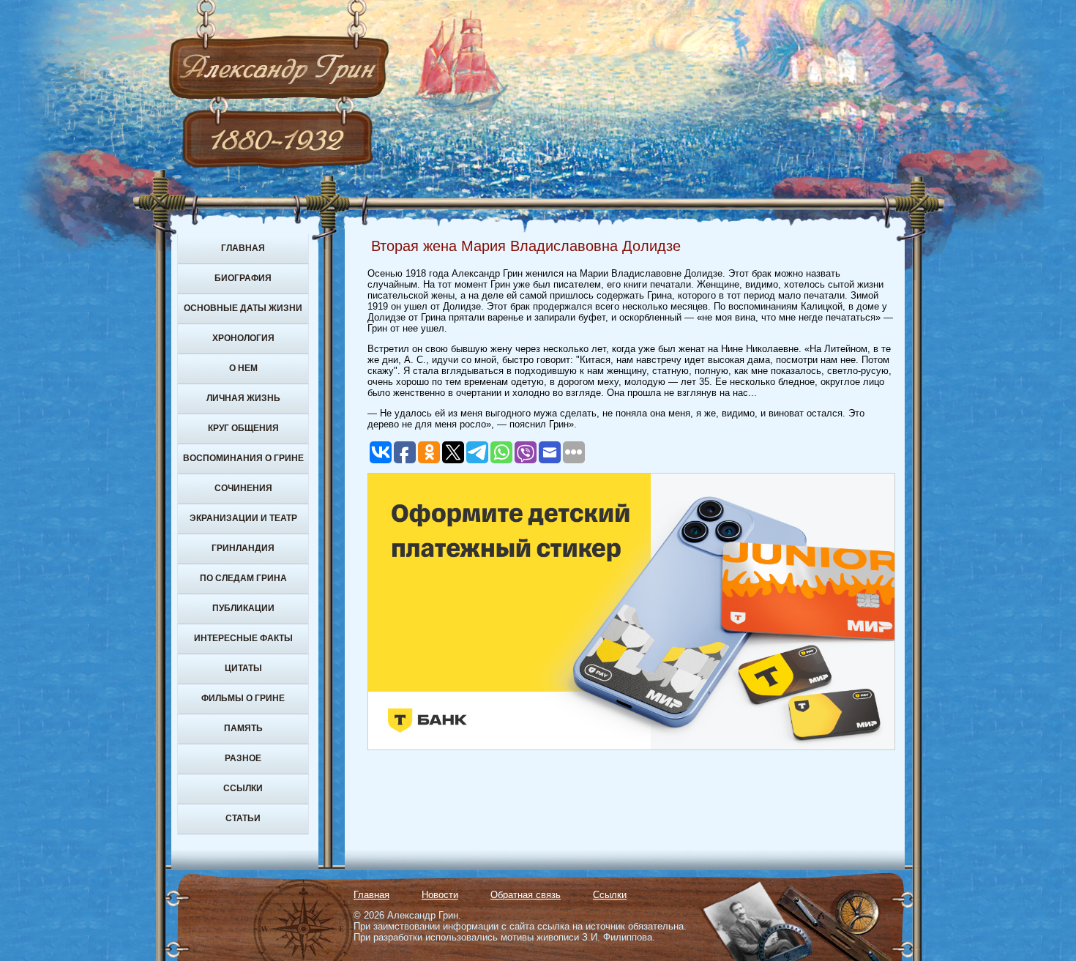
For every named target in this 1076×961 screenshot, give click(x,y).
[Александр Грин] (538, 124)
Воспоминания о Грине (243, 458)
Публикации (243, 608)
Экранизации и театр (243, 518)
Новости (440, 894)
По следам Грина (243, 578)
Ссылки (243, 788)
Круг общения (243, 428)
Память (243, 728)
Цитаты (243, 668)
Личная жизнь (243, 398)
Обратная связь (525, 894)
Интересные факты (243, 638)
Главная (243, 248)
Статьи (243, 818)
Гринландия (243, 548)
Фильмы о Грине (243, 698)
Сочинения (243, 488)
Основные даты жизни (243, 308)
